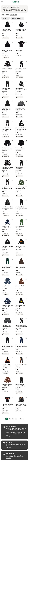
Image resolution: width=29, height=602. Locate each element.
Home (2, 14)
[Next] (23, 419)
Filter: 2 (4, 18)
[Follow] (12, 22)
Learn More (16, 436)
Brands (7, 14)
